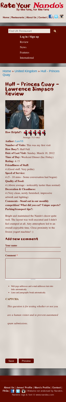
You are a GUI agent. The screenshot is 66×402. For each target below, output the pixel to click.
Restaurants (17, 17)
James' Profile (24, 387)
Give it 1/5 (25, 133)
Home (6, 17)
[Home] (33, 7)
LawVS (19, 141)
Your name (11, 245)
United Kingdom (26, 71)
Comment (11, 255)
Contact (42, 17)
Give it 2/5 (29, 133)
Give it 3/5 (34, 133)
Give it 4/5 (39, 133)
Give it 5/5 (43, 133)
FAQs (6, 390)
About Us (31, 17)
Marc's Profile (42, 387)
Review (24, 42)
